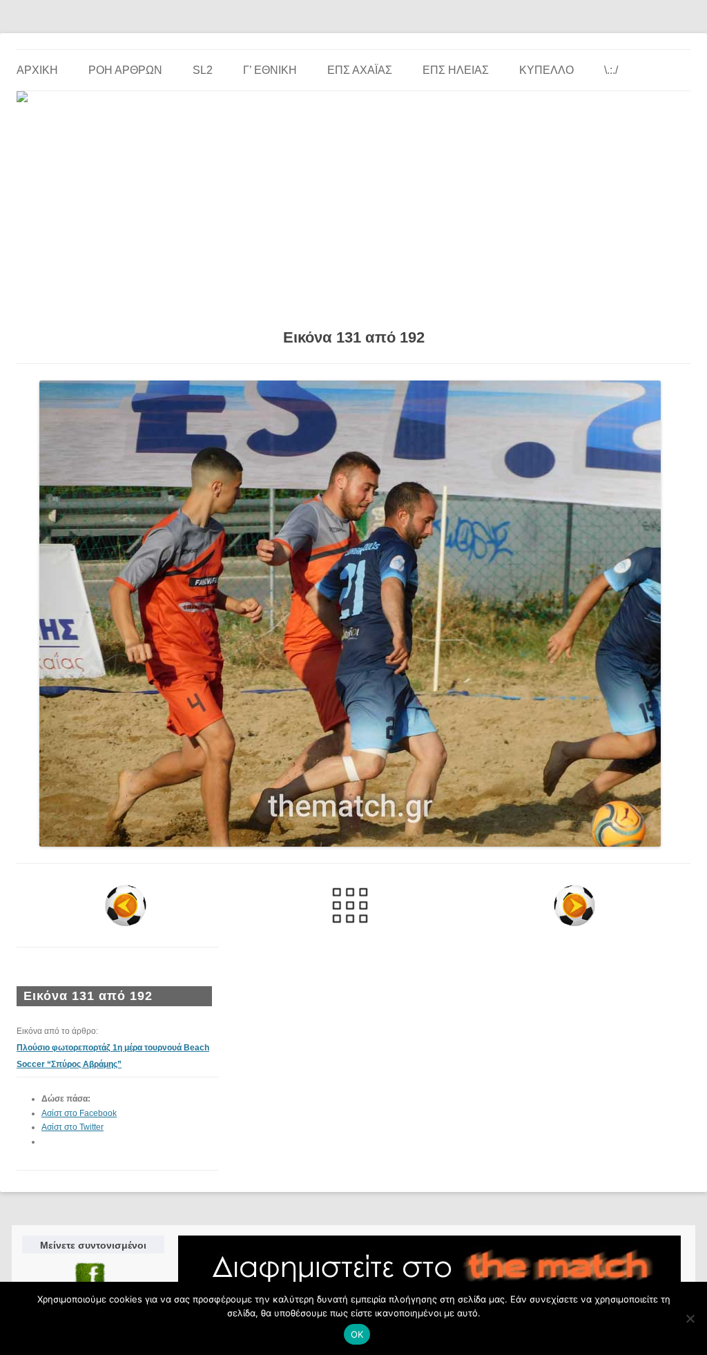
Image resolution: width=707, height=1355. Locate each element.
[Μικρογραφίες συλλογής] (349, 905)
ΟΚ (357, 1334)
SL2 (203, 70)
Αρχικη (37, 70)
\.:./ (611, 70)
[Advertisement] (353, 210)
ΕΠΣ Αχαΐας (359, 70)
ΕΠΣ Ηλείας (456, 70)
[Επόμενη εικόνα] (575, 905)
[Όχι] (690, 1318)
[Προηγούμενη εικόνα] (125, 905)
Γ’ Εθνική (270, 70)
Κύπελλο (546, 70)
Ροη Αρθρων (125, 70)
